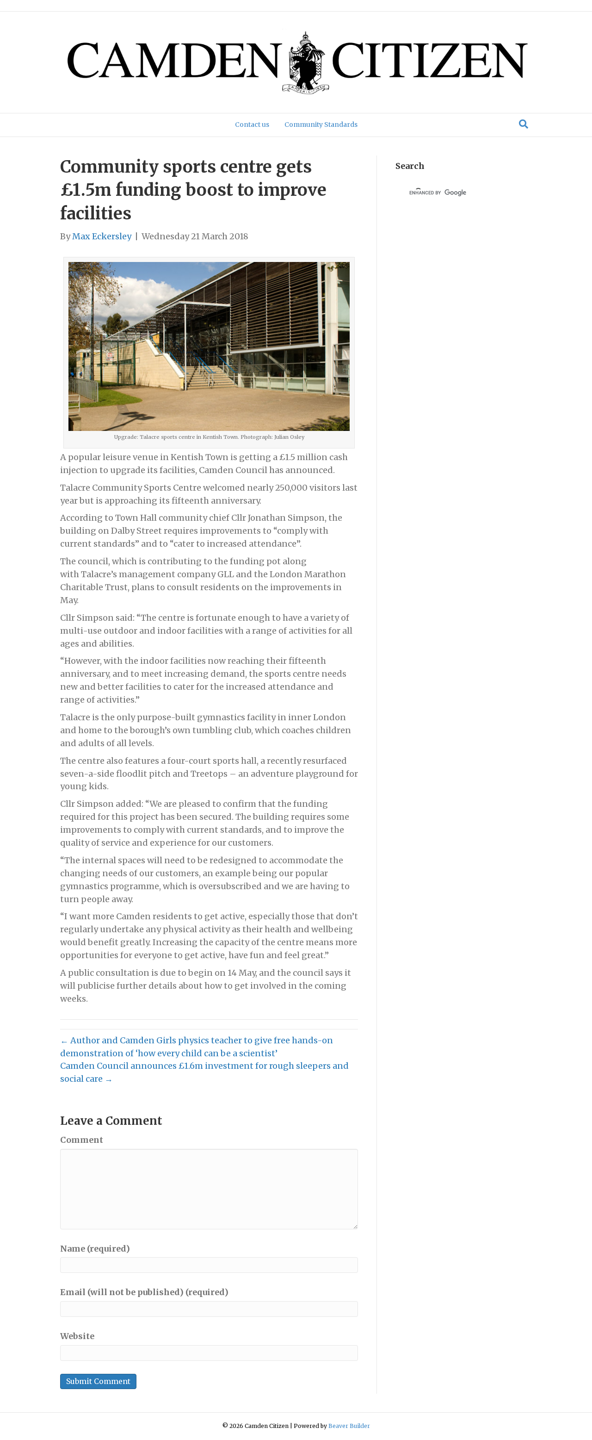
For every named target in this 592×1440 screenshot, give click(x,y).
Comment (81, 1140)
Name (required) (95, 1248)
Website (77, 1336)
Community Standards (321, 124)
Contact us (252, 124)
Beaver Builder (349, 1425)
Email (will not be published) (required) (144, 1292)
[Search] (523, 124)
